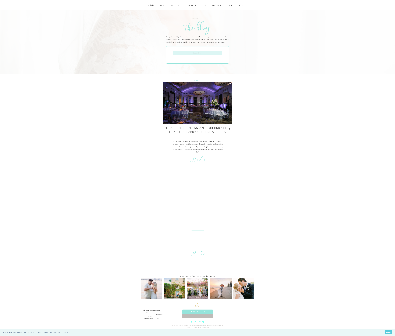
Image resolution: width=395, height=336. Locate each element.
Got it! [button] (388, 332)
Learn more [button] (66, 332)
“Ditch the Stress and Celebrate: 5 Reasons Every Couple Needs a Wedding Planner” (197, 132)
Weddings (198, 80)
